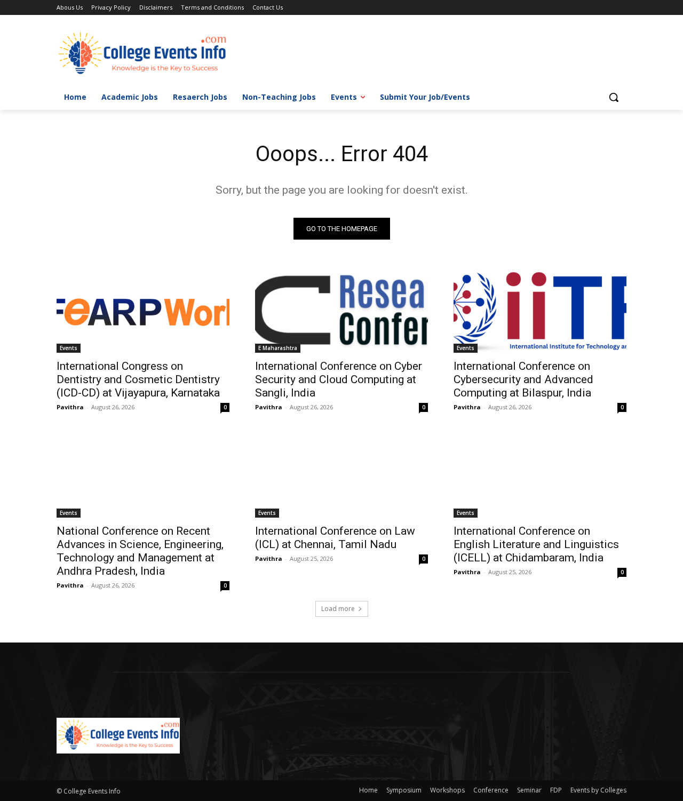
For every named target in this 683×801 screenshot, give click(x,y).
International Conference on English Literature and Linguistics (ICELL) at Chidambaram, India (536, 544)
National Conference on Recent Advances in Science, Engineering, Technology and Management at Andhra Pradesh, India (140, 551)
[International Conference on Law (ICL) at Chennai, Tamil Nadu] (341, 474)
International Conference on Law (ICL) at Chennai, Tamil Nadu (335, 538)
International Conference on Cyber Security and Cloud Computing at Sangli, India (338, 379)
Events (68, 348)
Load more (338, 608)
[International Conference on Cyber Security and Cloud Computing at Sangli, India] (341, 309)
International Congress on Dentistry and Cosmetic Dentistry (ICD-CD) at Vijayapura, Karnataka (138, 379)
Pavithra (70, 407)
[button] (613, 97)
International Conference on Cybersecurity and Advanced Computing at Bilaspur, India (523, 379)
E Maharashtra (277, 348)
